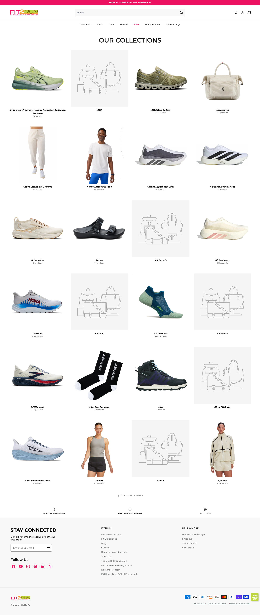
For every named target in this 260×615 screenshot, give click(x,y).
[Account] (242, 12)
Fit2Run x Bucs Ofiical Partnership (119, 574)
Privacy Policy (200, 603)
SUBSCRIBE (48, 548)
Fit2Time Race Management (116, 565)
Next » (139, 495)
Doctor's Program (110, 569)
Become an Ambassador (114, 552)
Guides (105, 547)
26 (131, 495)
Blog (103, 543)
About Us (106, 556)
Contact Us (188, 547)
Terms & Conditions (217, 603)
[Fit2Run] (24, 12)
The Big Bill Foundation (114, 561)
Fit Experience (109, 538)
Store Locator (189, 543)
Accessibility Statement (239, 603)
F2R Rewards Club (111, 534)
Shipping (187, 538)
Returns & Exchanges (193, 534)
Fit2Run (24, 604)
